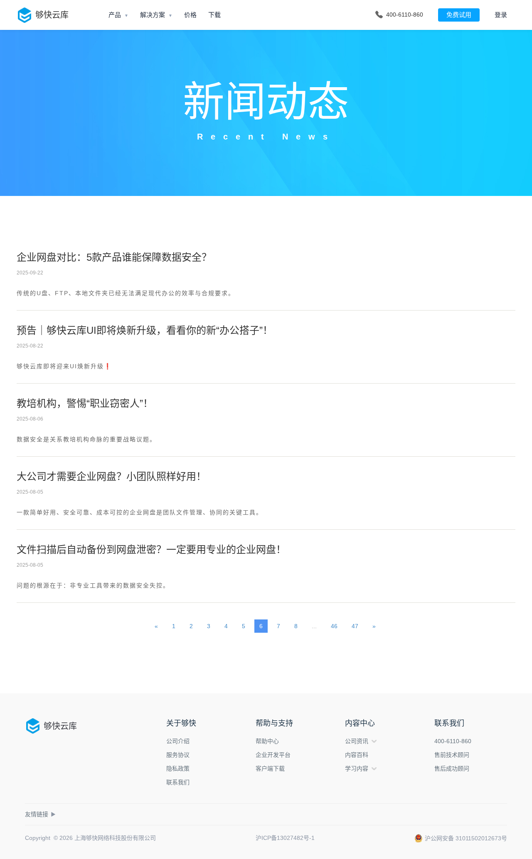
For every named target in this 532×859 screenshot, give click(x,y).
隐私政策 (178, 768)
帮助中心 (267, 741)
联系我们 (178, 782)
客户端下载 (270, 768)
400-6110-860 (452, 741)
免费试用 (458, 14)
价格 (190, 14)
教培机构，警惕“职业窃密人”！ (85, 403)
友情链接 (40, 814)
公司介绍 (178, 741)
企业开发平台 (273, 754)
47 (355, 626)
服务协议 (178, 754)
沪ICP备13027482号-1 (285, 838)
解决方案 (152, 14)
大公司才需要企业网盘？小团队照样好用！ (111, 476)
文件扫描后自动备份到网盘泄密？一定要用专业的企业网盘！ (151, 549)
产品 (114, 14)
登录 (501, 14)
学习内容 (356, 768)
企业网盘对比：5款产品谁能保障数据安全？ (114, 257)
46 (334, 626)
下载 (214, 14)
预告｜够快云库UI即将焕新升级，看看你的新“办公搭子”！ (145, 330)
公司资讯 (356, 741)
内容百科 (356, 754)
